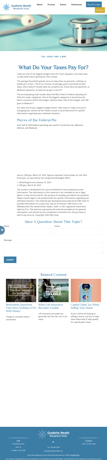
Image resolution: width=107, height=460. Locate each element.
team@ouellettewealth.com (53, 451)
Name (6, 226)
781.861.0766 (91, 444)
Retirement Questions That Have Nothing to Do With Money (21, 308)
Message (8, 240)
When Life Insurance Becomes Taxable (50, 306)
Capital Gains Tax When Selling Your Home (85, 306)
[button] (39, 4)
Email (57, 226)
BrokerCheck (75, 455)
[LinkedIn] (53, 441)
